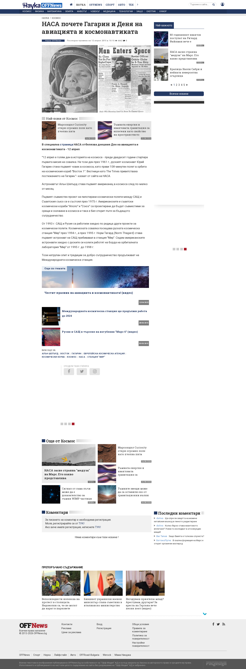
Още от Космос (60, 440)
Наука (81, 4)
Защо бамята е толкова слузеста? (186, 536)
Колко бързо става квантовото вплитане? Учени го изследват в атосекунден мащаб (177, 528)
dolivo (159, 518)
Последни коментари (179, 513)
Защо (139, 11)
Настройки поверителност (140, 644)
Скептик (151, 11)
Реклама (66, 628)
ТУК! (98, 527)
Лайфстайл (60, 654)
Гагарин (76, 353)
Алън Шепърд (50, 353)
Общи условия (140, 624)
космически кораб (53, 357)
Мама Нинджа (123, 654)
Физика (39, 11)
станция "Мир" (96, 357)
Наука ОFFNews (53, 41)
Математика (54, 11)
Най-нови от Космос (62, 118)
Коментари (57, 512)
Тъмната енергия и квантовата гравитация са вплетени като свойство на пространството (132, 129)
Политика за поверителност (140, 637)
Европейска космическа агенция (104, 353)
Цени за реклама (71, 632)
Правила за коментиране (139, 630)
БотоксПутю (163, 540)
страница (66, 144)
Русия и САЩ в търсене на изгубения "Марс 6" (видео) (100, 331)
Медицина (109, 11)
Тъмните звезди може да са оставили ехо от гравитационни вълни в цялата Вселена (133, 493)
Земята (69, 11)
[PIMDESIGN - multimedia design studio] (215, 664)
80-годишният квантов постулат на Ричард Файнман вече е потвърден (185, 39)
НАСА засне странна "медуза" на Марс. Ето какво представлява (184, 55)
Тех (131, 4)
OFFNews (24, 654)
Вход (99, 624)
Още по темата (54, 268)
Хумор (163, 11)
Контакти (66, 624)
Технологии (126, 11)
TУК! (82, 523)
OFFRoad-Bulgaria (89, 654)
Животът (82, 11)
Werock (107, 654)
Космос (27, 11)
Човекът (95, 11)
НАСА (82, 357)
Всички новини (179, 93)
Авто (121, 4)
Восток (64, 353)
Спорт (110, 4)
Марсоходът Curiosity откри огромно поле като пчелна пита (75, 128)
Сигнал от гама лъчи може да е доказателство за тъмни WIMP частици (77, 493)
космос (71, 357)
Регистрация (104, 628)
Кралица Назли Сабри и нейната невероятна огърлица (186, 72)
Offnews (95, 4)
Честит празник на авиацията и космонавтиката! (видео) (88, 293)
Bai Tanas (161, 536)
